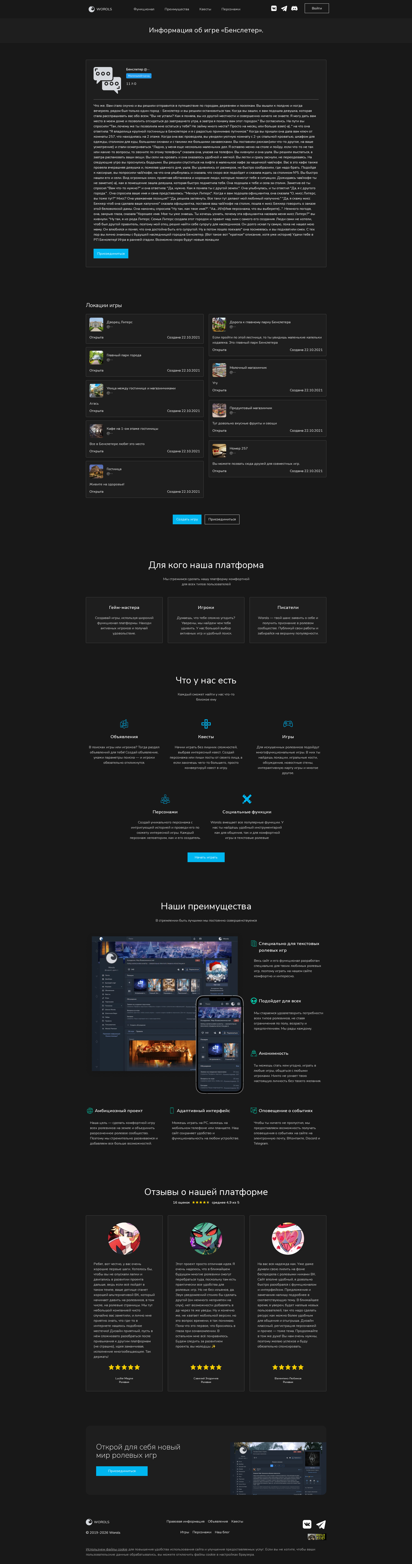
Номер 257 (239, 448)
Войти (317, 8)
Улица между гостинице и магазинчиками (141, 388)
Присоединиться (111, 253)
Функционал (144, 9)
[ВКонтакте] (273, 9)
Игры (184, 1532)
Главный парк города (124, 355)
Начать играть (206, 857)
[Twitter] (284, 9)
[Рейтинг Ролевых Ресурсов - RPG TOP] (316, 1539)
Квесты (205, 9)
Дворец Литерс (119, 322)
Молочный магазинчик (248, 367)
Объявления (218, 1521)
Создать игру (187, 519)
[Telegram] (320, 1525)
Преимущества (177, 9)
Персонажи (230, 9)
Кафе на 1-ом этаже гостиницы (132, 428)
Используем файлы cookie (106, 1549)
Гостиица (114, 469)
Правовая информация (185, 1521)
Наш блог (222, 1532)
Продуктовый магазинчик (251, 408)
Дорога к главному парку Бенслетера (260, 322)
